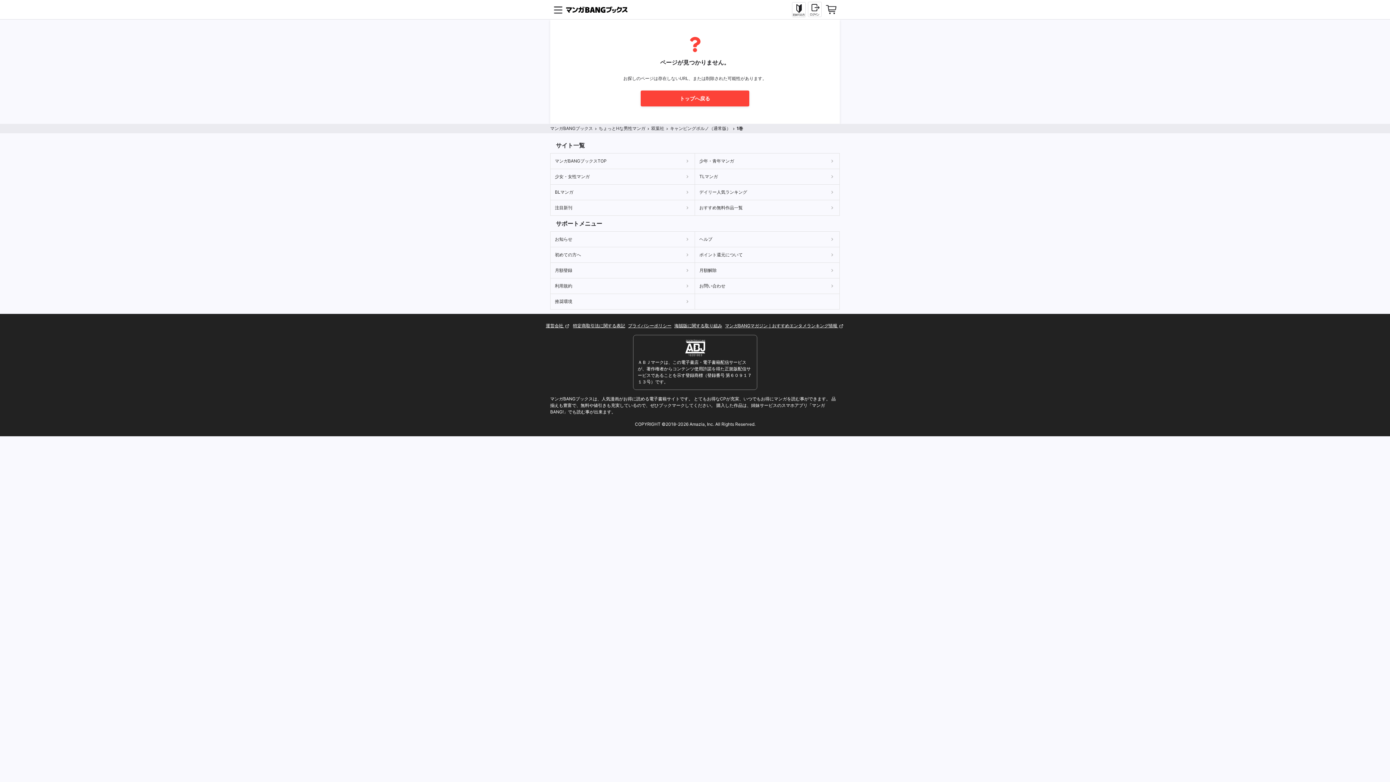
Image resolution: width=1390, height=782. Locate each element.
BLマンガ (564, 192)
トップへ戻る (695, 98)
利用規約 (563, 286)
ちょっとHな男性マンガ (622, 128)
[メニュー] (558, 10)
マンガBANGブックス (571, 128)
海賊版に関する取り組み (698, 325)
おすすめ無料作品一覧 (721, 207)
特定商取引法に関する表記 (599, 325)
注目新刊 (563, 207)
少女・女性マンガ (572, 176)
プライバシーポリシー (649, 325)
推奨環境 (563, 301)
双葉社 (657, 128)
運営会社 (555, 325)
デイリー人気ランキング (723, 192)
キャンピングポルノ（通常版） (700, 128)
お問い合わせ (712, 286)
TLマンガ (708, 176)
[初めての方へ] (799, 9)
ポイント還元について (721, 254)
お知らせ (563, 239)
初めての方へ (568, 254)
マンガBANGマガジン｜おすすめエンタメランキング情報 (781, 325)
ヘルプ (705, 239)
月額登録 (563, 270)
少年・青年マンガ (716, 161)
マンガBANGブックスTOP (581, 161)
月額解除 (708, 270)
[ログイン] (815, 9)
